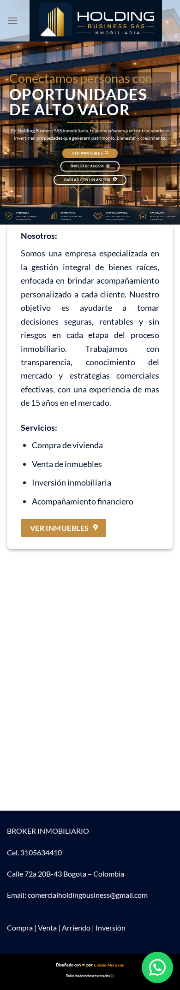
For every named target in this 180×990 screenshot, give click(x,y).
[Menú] (12, 20)
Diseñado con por (90, 964)
